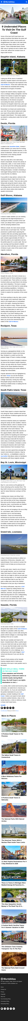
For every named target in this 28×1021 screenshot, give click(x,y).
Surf (23, 652)
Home (2, 987)
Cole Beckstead (4, 710)
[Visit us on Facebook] (5, 1009)
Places (17, 710)
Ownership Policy (5, 1003)
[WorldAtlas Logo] (9, 2)
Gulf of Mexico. (13, 321)
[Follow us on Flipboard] (2, 1009)
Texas (8, 375)
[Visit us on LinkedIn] (14, 1009)
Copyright (3, 994)
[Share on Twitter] (7, 708)
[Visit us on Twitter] (8, 1009)
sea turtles (4, 456)
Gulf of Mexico (5, 84)
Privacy (2, 991)
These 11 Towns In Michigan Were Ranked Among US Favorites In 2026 (13, 885)
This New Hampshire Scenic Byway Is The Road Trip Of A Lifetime (11, 906)
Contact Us (3, 989)
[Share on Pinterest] (10, 708)
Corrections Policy (5, 1001)
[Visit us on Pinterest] (11, 1009)
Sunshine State (14, 146)
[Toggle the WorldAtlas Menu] (1, 2)
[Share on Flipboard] (2, 708)
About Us (3, 996)
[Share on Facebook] (5, 708)
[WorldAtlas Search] (26, 2)
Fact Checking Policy (6, 998)
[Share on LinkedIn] (13, 708)
